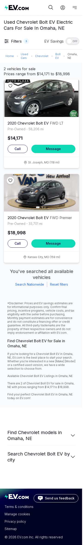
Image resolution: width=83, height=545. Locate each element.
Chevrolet (41, 56)
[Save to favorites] (10, 86)
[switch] (72, 41)
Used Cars (24, 56)
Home (10, 56)
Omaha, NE (72, 56)
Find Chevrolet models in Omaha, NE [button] (34, 435)
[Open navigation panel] (74, 7)
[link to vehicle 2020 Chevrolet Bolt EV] (41, 98)
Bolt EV (58, 56)
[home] (26, 7)
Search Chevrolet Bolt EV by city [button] (38, 457)
